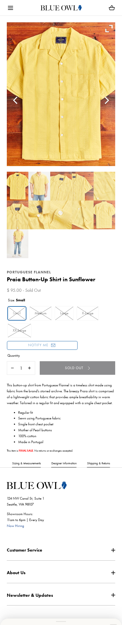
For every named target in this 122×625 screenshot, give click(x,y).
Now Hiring (15, 525)
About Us (16, 573)
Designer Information (64, 463)
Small (17, 313)
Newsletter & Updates (30, 595)
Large (64, 313)
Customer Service (24, 550)
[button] (10, 7)
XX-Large (19, 330)
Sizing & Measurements (26, 463)
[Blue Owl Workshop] (61, 8)
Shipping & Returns (98, 463)
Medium (41, 313)
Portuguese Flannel (29, 272)
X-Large (87, 313)
